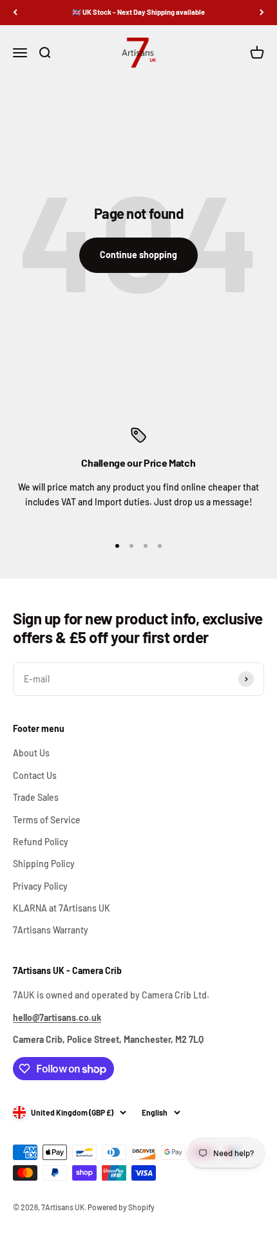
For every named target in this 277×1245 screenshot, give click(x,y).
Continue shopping (138, 254)
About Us (31, 752)
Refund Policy (40, 841)
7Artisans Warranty (50, 929)
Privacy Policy (40, 886)
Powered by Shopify (121, 1207)
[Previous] (15, 12)
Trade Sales (36, 797)
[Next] (262, 12)
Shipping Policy (44, 863)
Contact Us (35, 775)
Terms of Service (47, 819)
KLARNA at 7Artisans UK (61, 908)
